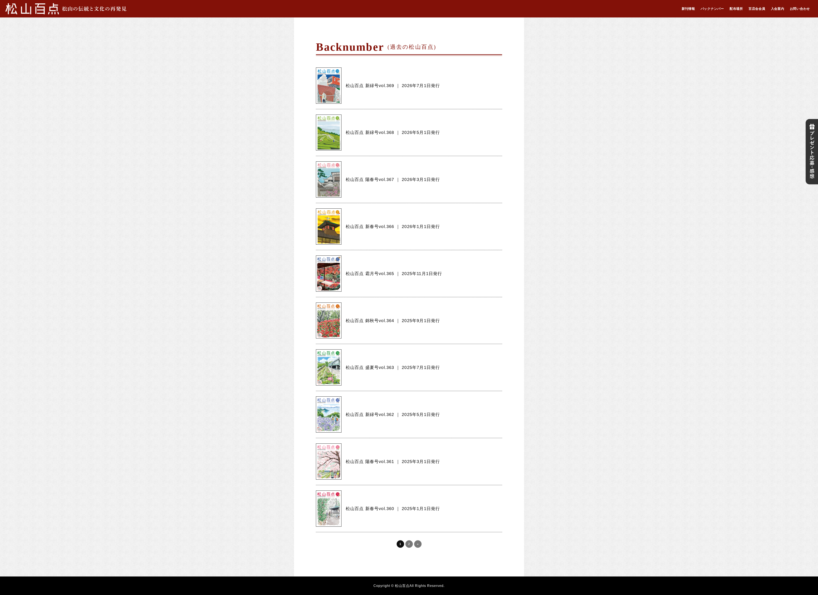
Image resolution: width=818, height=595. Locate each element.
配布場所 (736, 8)
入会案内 (777, 8)
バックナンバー (712, 8)
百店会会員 (757, 8)
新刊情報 (688, 8)
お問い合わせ (800, 8)
